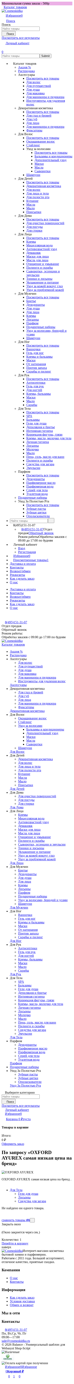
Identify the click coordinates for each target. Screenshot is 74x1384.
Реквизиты (17, 575)
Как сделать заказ (22, 578)
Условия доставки (22, 1301)
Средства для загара (32, 1201)
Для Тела (16, 1190)
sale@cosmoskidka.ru (16, 1341)
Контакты (17, 567)
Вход (21, 548)
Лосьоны (24, 1197)
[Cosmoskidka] (12, 1251)
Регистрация (27, 552)
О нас (14, 582)
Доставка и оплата (23, 563)
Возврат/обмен (20, 571)
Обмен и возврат (22, 1305)
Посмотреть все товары (42, 78)
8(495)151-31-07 (32, 529)
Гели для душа (28, 1193)
